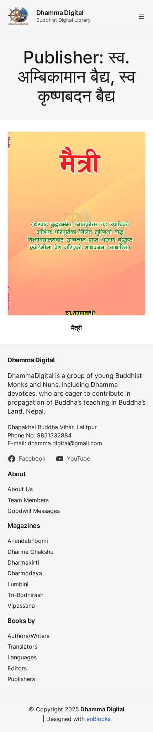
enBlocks (98, 718)
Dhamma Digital (60, 12)
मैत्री (76, 328)
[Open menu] (141, 16)
